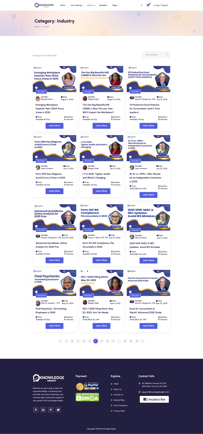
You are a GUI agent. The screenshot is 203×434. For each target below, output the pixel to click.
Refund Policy (119, 400)
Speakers (103, 5)
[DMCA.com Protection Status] (87, 397)
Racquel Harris (47, 99)
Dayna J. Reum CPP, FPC (98, 237)
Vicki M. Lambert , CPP (50, 303)
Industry (90, 5)
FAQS (116, 384)
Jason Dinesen (47, 168)
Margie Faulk (93, 99)
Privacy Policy (119, 411)
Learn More (54, 125)
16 (137, 341)
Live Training (76, 5)
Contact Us (118, 395)
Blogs (115, 5)
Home (62, 5)
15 (131, 341)
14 (125, 341)
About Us (118, 389)
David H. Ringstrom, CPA (145, 99)
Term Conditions (121, 405)
